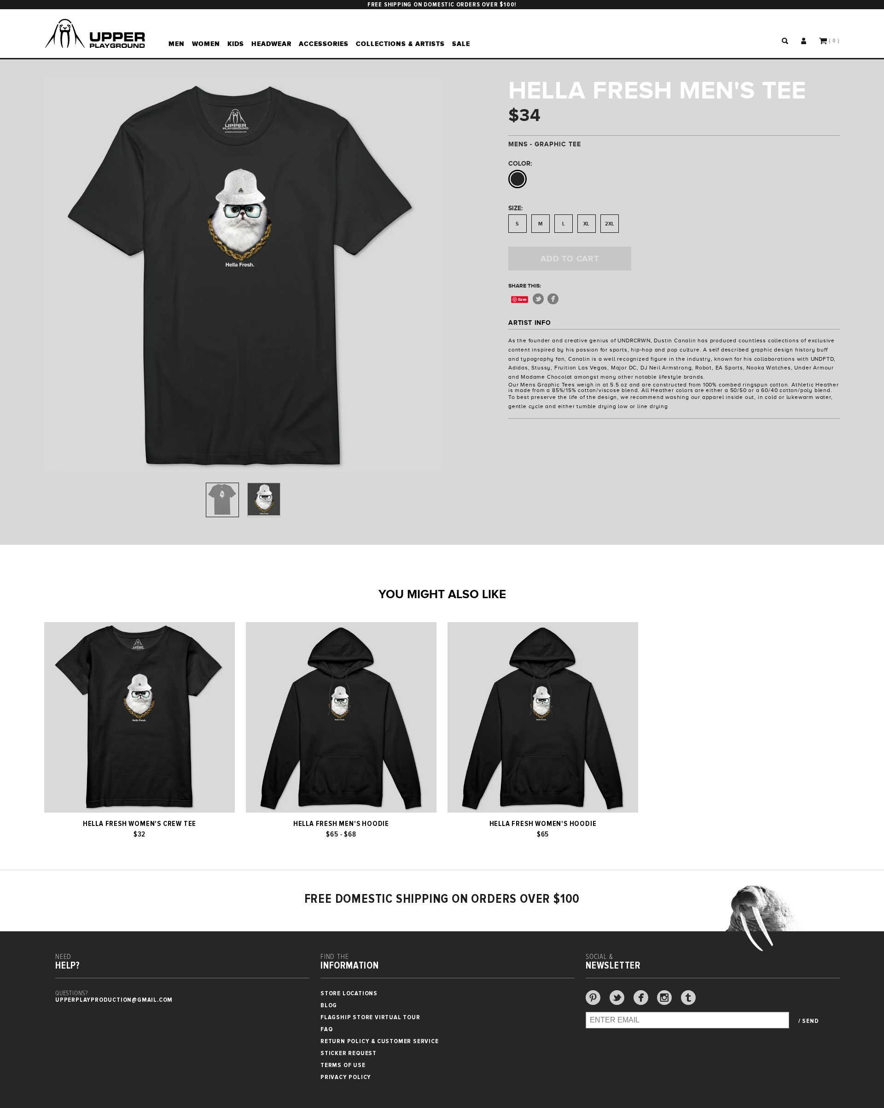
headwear (271, 43)
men (177, 43)
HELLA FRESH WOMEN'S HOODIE (543, 823)
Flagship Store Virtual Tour (370, 1017)
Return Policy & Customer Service (379, 1041)
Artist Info (529, 322)
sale (461, 43)
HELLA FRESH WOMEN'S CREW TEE (139, 823)
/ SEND (808, 1021)
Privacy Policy (345, 1077)
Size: (515, 208)
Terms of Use (343, 1065)
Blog (328, 1005)
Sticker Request (348, 1053)
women (206, 43)
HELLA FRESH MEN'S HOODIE (341, 823)
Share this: (524, 286)
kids (235, 43)
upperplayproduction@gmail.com (114, 1000)
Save (522, 299)
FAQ (326, 1029)
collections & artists (400, 43)
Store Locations (349, 993)
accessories (324, 43)
